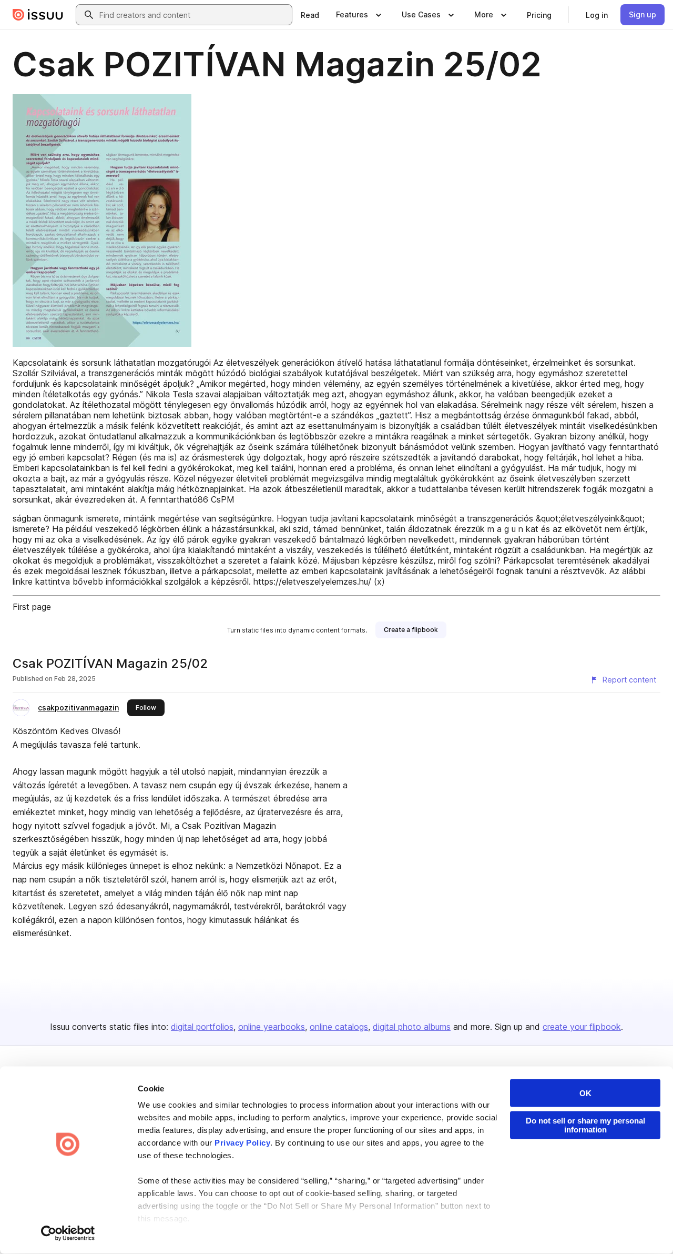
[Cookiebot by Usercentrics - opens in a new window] (68, 1233)
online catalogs (339, 1026)
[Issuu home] (37, 15)
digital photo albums (412, 1026)
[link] (310, 14)
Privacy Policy (242, 1142)
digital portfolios (202, 1026)
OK (585, 1093)
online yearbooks (271, 1026)
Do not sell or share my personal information (585, 1125)
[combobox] (193, 15)
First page (32, 606)
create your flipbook (582, 1026)
